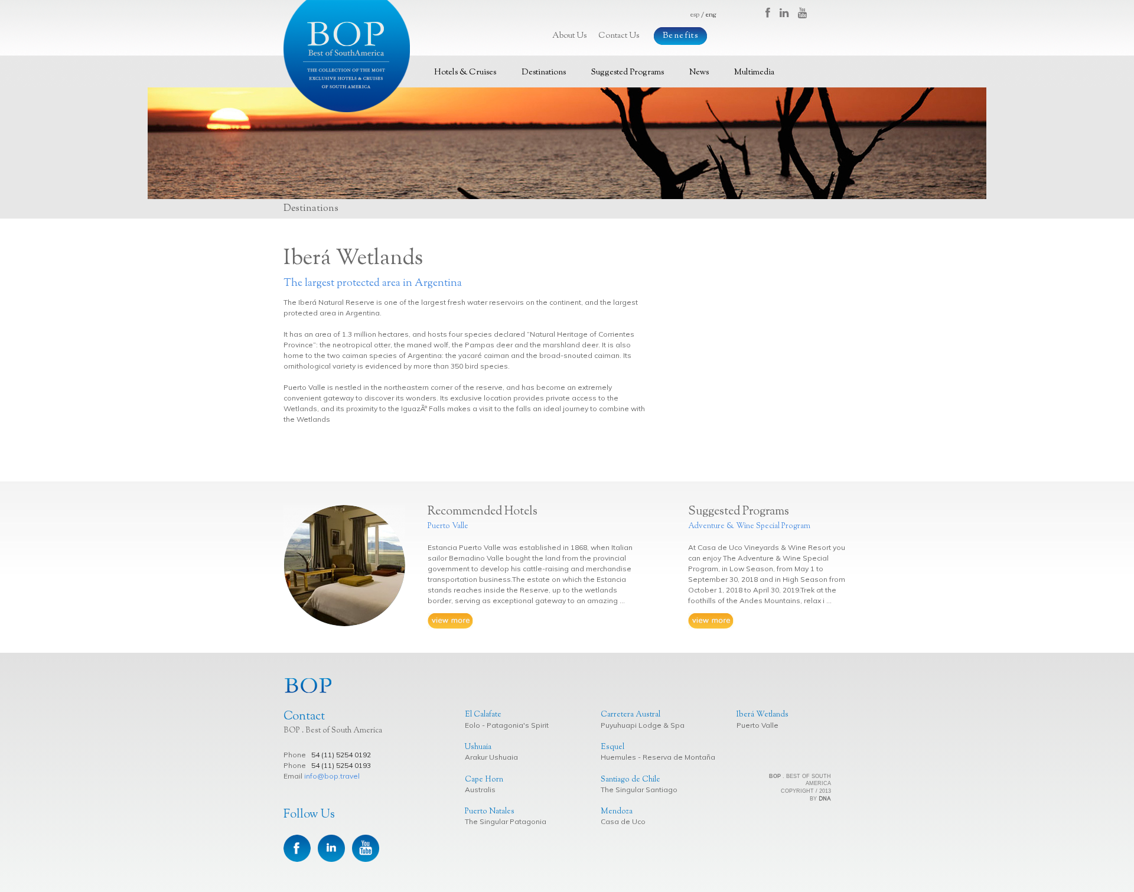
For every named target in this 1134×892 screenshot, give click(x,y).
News (699, 73)
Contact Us (618, 36)
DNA (825, 798)
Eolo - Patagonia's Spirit (507, 725)
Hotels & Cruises (465, 73)
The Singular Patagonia (505, 821)
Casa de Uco (623, 821)
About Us (569, 36)
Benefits (680, 36)
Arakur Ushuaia (491, 757)
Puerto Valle (757, 725)
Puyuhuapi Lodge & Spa (643, 725)
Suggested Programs (627, 73)
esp (694, 14)
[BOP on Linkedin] (789, 14)
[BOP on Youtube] (804, 14)
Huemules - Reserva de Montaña (658, 757)
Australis (480, 789)
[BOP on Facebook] (772, 14)
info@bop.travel (332, 775)
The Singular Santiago (639, 789)
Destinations (544, 73)
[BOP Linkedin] (332, 847)
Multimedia (754, 73)
